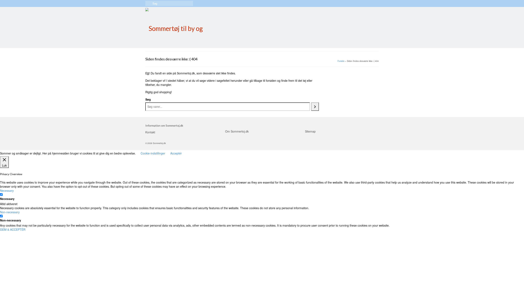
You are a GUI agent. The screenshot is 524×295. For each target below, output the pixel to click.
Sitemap (310, 131)
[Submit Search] (148, 3)
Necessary (7, 199)
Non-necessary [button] (10, 212)
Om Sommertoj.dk (237, 131)
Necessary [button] (7, 190)
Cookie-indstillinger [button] (153, 153)
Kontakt (150, 132)
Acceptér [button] (176, 153)
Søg (148, 99)
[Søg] (315, 106)
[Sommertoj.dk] (182, 27)
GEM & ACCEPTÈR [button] (12, 229)
